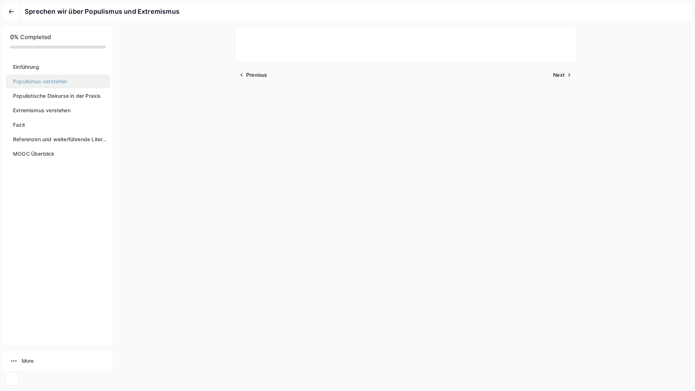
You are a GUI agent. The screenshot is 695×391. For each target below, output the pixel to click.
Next (559, 75)
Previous (256, 75)
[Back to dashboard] (11, 11)
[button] (58, 67)
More (28, 361)
